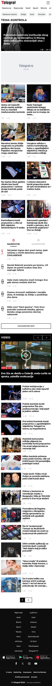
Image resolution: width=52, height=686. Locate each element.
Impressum (27, 672)
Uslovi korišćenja (39, 672)
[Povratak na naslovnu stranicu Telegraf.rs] (8, 3)
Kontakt (34, 677)
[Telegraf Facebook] (16, 663)
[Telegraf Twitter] (22, 663)
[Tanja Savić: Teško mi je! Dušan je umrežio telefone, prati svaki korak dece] (11, 480)
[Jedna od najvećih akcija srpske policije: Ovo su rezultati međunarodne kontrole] (13, 93)
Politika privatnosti (22, 677)
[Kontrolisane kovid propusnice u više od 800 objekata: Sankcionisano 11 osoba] (13, 209)
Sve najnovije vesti (26, 326)
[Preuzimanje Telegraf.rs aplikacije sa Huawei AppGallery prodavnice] (43, 657)
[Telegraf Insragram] (29, 663)
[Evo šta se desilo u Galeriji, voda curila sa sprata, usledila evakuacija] (26, 355)
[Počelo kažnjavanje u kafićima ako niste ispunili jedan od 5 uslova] (11, 392)
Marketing (17, 672)
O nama (9, 672)
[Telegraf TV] (35, 663)
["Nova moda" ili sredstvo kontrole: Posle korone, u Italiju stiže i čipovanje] (11, 567)
